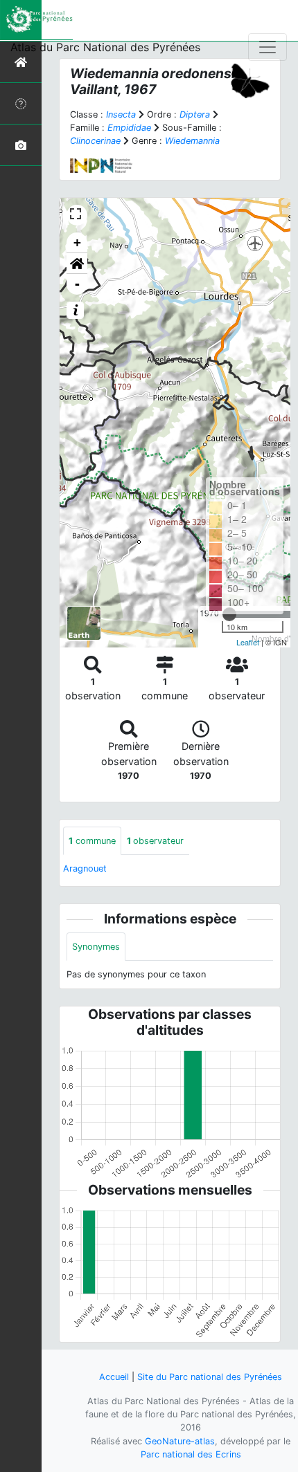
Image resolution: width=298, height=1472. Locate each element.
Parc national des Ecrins (191, 1454)
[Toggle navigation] (267, 47)
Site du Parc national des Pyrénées (209, 1377)
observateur (155, 841)
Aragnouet (85, 868)
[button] (77, 263)
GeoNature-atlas (180, 1441)
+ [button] (77, 242)
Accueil (114, 1377)
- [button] (77, 284)
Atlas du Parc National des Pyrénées (105, 47)
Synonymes (96, 946)
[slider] (229, 614)
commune (92, 841)
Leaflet (247, 641)
